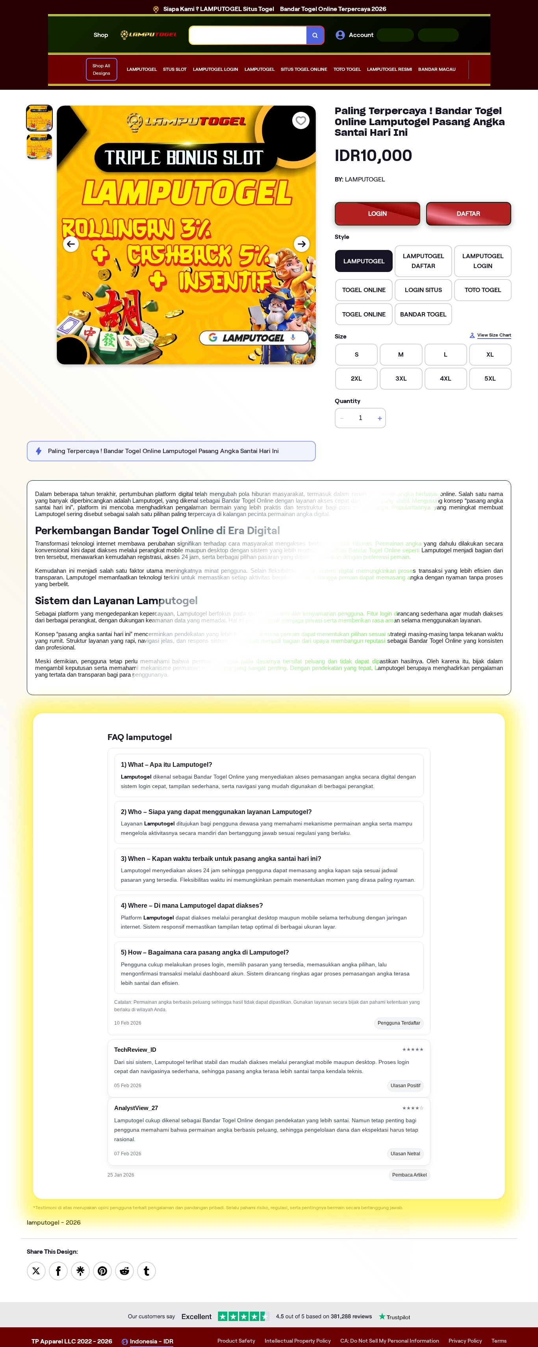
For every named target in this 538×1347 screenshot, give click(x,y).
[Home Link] (148, 35)
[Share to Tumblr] (146, 1270)
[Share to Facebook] (58, 1270)
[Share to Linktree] (80, 1270)
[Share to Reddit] (124, 1270)
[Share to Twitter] (36, 1270)
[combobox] (248, 35)
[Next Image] (302, 244)
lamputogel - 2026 (54, 1222)
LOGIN (395, 35)
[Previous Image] (71, 244)
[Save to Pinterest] (102, 1270)
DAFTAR (438, 35)
